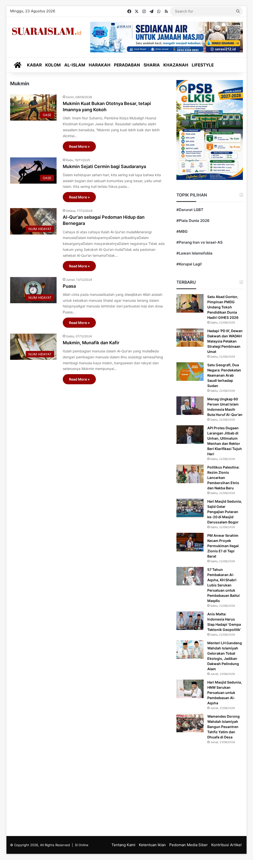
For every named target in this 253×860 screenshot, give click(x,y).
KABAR (34, 65)
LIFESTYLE (203, 65)
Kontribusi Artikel (226, 844)
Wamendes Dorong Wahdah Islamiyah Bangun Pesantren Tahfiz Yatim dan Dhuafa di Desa (223, 726)
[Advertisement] (88, 484)
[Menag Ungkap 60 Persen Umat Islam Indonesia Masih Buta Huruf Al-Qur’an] (190, 405)
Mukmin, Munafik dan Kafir (91, 342)
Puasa (69, 286)
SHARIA (152, 65)
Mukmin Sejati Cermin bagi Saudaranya (104, 166)
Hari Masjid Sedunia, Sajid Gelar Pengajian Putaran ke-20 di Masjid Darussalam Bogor (224, 511)
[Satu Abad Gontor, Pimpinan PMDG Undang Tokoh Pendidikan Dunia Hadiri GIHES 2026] (190, 303)
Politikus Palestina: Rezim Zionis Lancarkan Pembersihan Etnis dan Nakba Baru (223, 477)
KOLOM (53, 65)
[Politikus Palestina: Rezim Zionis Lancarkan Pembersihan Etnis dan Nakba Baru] (190, 474)
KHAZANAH (175, 65)
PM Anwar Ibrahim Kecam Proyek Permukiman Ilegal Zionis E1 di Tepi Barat (223, 545)
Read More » (79, 146)
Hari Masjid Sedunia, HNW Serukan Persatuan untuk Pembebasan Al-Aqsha (224, 692)
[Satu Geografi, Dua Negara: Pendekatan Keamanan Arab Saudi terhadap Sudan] (190, 371)
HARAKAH (99, 65)
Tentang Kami (123, 844)
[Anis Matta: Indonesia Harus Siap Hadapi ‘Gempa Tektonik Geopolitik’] (190, 620)
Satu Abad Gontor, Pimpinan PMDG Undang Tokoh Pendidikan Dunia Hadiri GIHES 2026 (222, 307)
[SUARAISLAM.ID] (46, 31)
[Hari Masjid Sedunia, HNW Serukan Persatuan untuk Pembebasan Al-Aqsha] (190, 689)
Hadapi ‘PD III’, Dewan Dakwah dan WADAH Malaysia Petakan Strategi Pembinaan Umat (225, 341)
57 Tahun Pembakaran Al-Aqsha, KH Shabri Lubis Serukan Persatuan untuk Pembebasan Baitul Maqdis (223, 585)
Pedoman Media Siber (188, 844)
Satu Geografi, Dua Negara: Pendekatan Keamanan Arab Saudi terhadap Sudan (224, 375)
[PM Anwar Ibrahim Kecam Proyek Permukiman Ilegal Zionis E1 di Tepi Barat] (190, 542)
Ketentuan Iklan (152, 844)
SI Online (81, 845)
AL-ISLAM (74, 65)
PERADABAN (127, 65)
